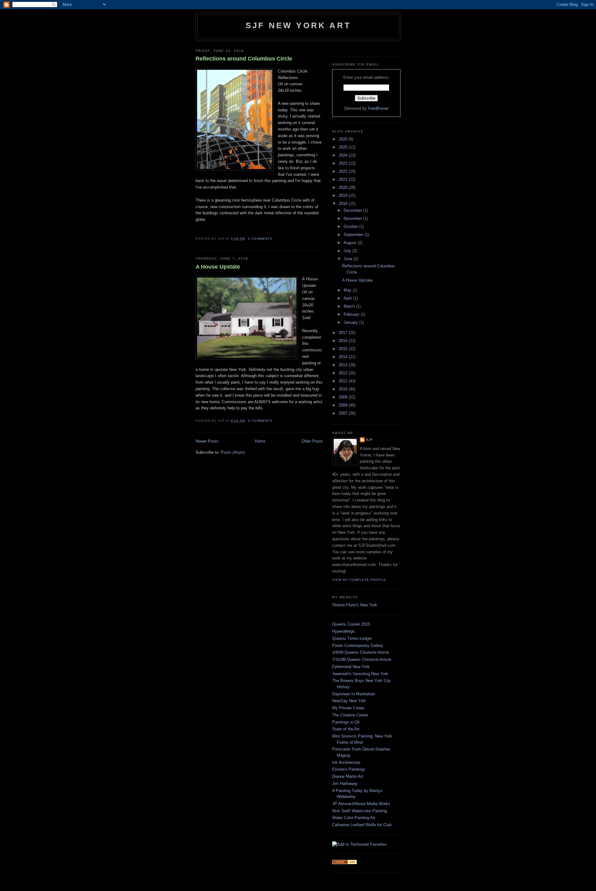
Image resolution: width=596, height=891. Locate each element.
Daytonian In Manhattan (353, 694)
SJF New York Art (298, 25)
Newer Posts (207, 441)
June (349, 258)
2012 (344, 373)
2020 (344, 187)
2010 (344, 389)
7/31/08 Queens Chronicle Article (361, 659)
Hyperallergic (343, 631)
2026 (344, 139)
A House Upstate (218, 267)
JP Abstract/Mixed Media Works (361, 803)
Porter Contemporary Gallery (357, 645)
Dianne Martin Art (347, 776)
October (351, 226)
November (353, 218)
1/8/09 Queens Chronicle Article (360, 652)
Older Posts (312, 441)
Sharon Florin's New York (354, 605)
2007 (344, 413)
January (351, 322)
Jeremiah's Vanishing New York (360, 673)
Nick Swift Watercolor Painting (359, 811)
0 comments (260, 238)
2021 (344, 179)
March (350, 306)
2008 (344, 405)
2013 (344, 365)
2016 (344, 340)
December (353, 210)
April (348, 298)
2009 (344, 397)
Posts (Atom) (233, 452)
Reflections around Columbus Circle (244, 59)
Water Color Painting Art (353, 817)
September (354, 234)
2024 (344, 155)
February (352, 314)
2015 (344, 348)
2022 (344, 171)
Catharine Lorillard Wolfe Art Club (361, 824)
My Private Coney (348, 708)
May (348, 290)
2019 (344, 195)
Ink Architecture (346, 762)
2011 (344, 381)
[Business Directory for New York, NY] (344, 863)
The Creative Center (350, 715)
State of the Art (345, 729)
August (351, 242)
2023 (344, 163)
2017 (344, 332)
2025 (344, 147)
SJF (369, 439)
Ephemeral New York (351, 666)
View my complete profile (359, 579)
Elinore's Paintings (348, 769)
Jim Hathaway (345, 783)
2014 (344, 356)
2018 (344, 203)
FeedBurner (378, 108)
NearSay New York (349, 700)
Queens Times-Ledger (352, 638)
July (348, 250)
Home (260, 441)
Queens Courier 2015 (351, 624)
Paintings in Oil (345, 722)
